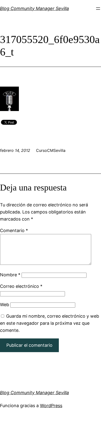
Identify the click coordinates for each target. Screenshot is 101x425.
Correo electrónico (21, 286)
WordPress (51, 405)
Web (4, 304)
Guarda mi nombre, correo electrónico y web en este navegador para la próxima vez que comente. (49, 323)
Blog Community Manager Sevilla (34, 8)
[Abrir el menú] (98, 8)
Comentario (14, 230)
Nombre (10, 274)
